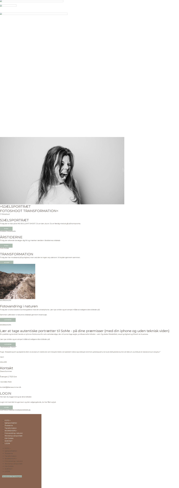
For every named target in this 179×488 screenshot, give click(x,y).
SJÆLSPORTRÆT (14, 220)
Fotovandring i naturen (19, 306)
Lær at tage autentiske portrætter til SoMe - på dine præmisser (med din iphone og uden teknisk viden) (84, 331)
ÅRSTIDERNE (11, 237)
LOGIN (7, 443)
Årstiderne (9, 425)
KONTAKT (8, 441)
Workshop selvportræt (13, 436)
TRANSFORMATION (16, 254)
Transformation (11, 428)
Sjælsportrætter (11, 423)
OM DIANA (9, 438)
